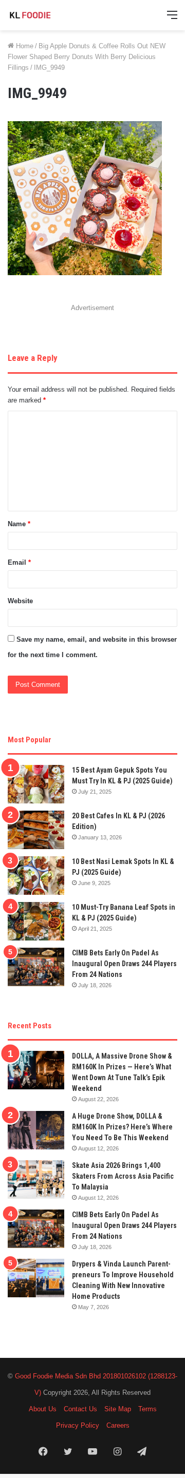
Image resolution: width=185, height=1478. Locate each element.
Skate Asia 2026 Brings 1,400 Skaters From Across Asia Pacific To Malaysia (123, 1176)
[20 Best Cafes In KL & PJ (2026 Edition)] (36, 830)
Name (19, 524)
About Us (43, 1409)
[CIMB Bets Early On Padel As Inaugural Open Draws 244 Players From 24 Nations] (36, 967)
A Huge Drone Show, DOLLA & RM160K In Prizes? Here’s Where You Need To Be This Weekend (122, 1127)
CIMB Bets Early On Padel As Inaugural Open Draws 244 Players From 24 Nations (124, 963)
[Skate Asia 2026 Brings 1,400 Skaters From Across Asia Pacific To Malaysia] (36, 1179)
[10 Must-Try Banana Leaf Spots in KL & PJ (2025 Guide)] (36, 921)
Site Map (117, 1409)
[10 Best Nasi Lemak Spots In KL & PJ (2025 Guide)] (36, 875)
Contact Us (80, 1409)
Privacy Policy (77, 1425)
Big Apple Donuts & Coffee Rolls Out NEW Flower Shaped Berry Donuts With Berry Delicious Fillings (86, 56)
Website (20, 601)
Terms (147, 1409)
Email (19, 562)
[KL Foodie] (49, 15)
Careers (118, 1425)
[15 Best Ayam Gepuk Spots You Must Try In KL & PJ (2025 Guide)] (36, 784)
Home (23, 46)
